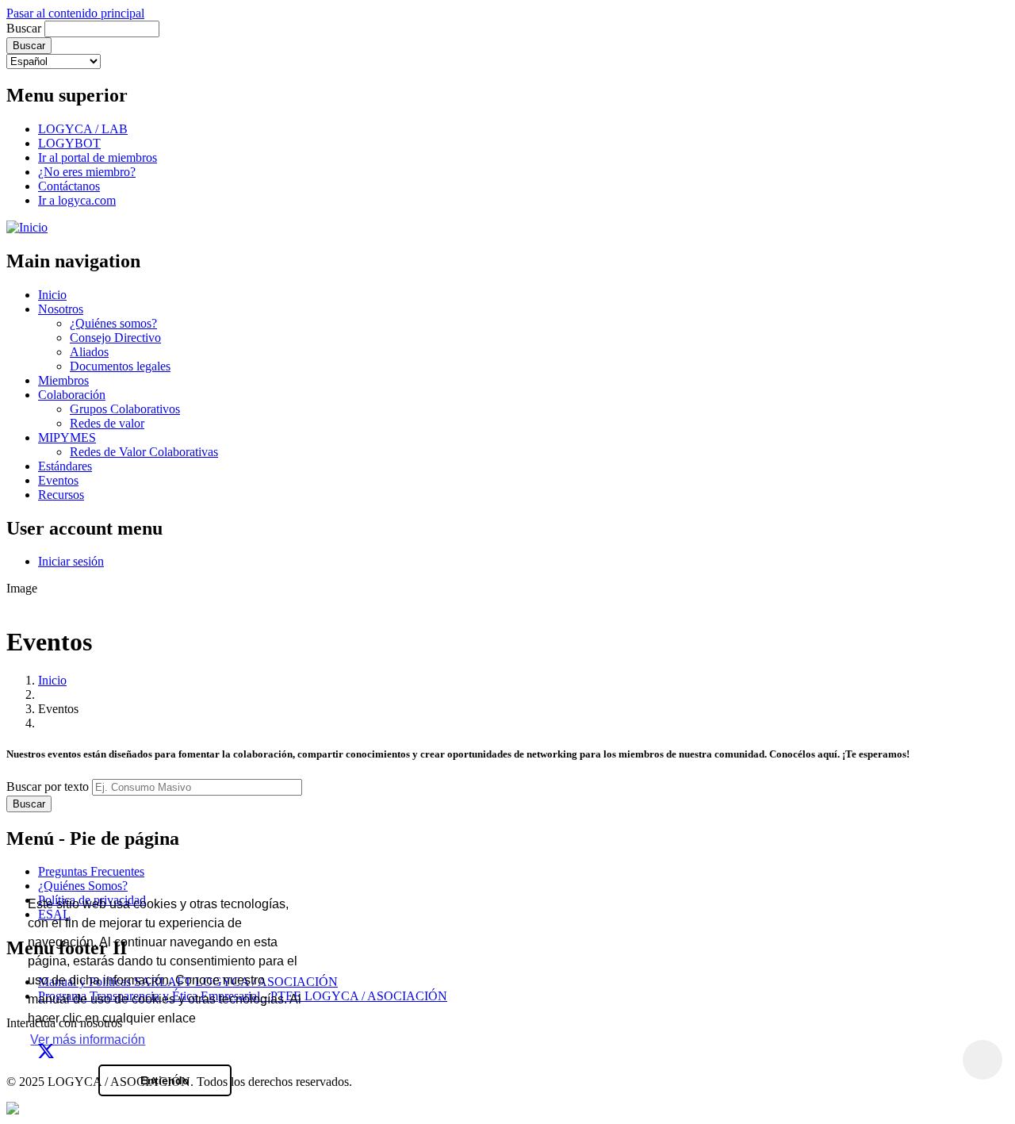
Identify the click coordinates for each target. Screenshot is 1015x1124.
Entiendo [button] (165, 1080)
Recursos (61, 494)
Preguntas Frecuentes (91, 871)
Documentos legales (120, 366)
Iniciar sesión (71, 561)
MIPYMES (67, 437)
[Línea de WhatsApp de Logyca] (12, 1110)
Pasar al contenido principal (75, 13)
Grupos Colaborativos (125, 409)
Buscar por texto (47, 786)
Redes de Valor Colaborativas (144, 451)
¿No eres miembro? (87, 171)
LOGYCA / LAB (83, 129)
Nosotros (60, 309)
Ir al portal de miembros (97, 157)
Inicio (52, 294)
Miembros (63, 380)
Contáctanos (69, 186)
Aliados (89, 352)
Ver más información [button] (87, 1039)
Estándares (65, 466)
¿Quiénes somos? (113, 323)
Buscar (23, 28)
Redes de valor (107, 423)
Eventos (58, 480)
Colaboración (71, 394)
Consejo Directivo (115, 337)
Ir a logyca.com (77, 200)
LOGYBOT (69, 143)
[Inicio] (27, 227)
